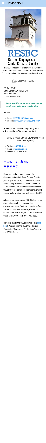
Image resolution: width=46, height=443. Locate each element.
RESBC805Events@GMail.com (27, 121)
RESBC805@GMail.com (23, 118)
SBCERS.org (20, 146)
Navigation (15, 3)
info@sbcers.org (20, 149)
